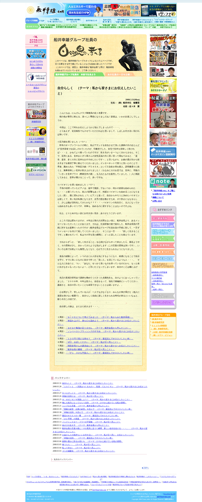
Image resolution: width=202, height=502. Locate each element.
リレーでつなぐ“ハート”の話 (101, 484)
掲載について (158, 197)
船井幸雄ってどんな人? (74, 20)
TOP (28, 476)
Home (35, 20)
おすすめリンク (92, 20)
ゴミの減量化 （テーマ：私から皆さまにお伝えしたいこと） (88, 451)
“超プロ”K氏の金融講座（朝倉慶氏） (87, 482)
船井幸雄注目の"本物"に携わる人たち (123, 20)
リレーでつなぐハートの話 (149, 26)
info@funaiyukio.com (99, 490)
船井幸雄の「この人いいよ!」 (143, 20)
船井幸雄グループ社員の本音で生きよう (166, 26)
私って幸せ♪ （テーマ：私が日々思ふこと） (81, 448)
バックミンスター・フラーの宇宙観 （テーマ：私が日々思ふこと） (91, 422)
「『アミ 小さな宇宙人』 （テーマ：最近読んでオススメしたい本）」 (99, 353)
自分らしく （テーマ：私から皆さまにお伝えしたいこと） (87, 383)
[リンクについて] (169, 494)
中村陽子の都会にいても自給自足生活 (88, 26)
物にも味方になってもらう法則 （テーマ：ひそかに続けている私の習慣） (94, 403)
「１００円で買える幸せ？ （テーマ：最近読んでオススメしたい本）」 (99, 338)
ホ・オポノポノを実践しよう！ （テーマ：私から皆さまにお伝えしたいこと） (97, 399)
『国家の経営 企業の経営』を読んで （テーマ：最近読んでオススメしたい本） (97, 409)
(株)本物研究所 (158, 322)
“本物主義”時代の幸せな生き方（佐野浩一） (145, 482)
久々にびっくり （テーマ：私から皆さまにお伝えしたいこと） (89, 393)
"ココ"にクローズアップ (165, 20)
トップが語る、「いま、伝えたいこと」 (46, 476)
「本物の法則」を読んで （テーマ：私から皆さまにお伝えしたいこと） (93, 412)
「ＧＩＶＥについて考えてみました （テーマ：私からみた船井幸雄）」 (99, 317)
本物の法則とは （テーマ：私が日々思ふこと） (83, 396)
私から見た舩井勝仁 (107, 20)
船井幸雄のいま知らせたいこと (55, 20)
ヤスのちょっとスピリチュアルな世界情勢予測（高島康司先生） (49, 482)
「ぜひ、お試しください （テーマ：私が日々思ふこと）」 (93, 342)
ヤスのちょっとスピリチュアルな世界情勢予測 (66, 26)
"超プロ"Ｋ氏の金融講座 (40, 26)
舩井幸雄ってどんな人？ (70, 476)
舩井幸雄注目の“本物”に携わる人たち (122, 476)
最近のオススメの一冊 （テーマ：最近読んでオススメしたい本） (90, 416)
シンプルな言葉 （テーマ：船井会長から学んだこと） (86, 406)
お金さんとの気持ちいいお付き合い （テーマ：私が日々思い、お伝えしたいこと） (98, 435)
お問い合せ (157, 201)
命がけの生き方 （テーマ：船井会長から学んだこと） (86, 425)
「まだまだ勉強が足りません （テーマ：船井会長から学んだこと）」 (98, 328)
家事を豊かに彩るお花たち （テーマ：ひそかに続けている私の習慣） (92, 441)
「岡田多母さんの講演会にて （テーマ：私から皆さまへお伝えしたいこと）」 (103, 346)
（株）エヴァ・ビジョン (162, 335)
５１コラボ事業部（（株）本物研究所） (36, 140)
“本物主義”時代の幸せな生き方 (108, 26)
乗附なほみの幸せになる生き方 (130, 26)
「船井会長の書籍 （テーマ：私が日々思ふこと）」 (90, 349)
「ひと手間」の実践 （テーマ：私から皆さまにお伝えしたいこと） (91, 419)
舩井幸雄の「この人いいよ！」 (148, 476)
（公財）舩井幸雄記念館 (162, 332)
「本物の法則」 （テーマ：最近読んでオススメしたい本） (87, 438)
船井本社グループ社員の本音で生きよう (127, 484)
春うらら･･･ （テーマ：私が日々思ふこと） (81, 444)
